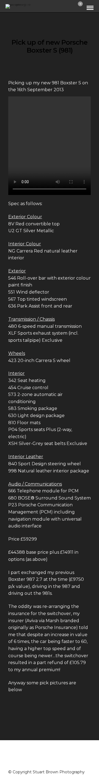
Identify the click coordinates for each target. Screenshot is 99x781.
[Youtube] (56, 762)
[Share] (70, 7)
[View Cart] (78, 7)
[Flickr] (49, 762)
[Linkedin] (64, 762)
